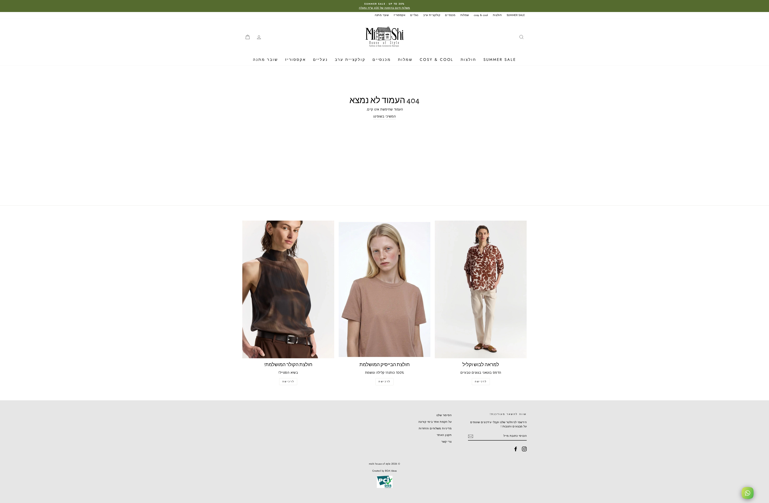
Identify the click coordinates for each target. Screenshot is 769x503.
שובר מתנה (382, 15)
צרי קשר (446, 442)
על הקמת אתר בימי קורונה (435, 422)
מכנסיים (450, 15)
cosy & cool (481, 15)
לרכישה (481, 381)
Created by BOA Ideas (384, 471)
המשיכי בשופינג (384, 116)
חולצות (497, 15)
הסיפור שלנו (444, 415)
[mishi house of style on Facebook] (515, 449)
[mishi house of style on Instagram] (524, 449)
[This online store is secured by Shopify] (384, 488)
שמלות (464, 15)
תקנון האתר (444, 435)
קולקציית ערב (431, 15)
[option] (384, 6)
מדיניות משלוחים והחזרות (435, 428)
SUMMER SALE (516, 15)
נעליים (414, 15)
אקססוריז (399, 15)
